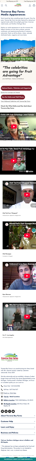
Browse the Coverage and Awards (10, 92)
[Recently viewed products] (33, 230)
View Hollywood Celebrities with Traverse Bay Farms (15, 101)
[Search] (6, 5)
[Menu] (2, 5)
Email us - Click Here (10, 393)
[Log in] (30, 5)
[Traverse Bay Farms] (18, 5)
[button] (18, 459)
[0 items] (34, 5)
